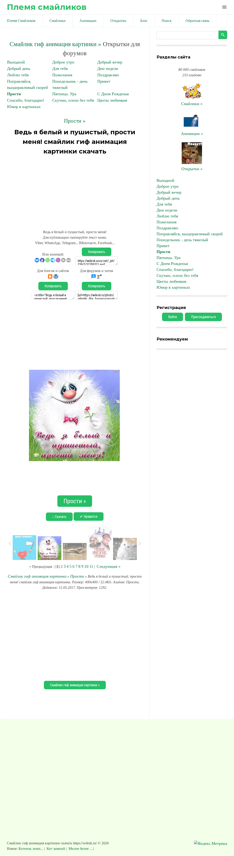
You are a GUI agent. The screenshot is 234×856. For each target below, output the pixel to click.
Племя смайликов (46, 7)
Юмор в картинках (24, 106)
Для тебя (60, 68)
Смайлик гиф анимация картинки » (55, 44)
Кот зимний (56, 849)
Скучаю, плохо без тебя (73, 100)
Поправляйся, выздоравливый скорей (190, 234)
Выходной (16, 62)
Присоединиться (203, 317)
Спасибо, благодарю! (25, 100)
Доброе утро (63, 62)
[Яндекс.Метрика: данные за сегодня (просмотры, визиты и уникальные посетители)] (210, 843)
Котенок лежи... (31, 849)
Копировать (96, 252)
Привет (103, 81)
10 (86, 566)
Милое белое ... (80, 849)
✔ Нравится (88, 516)
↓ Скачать (59, 517)
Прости (14, 94)
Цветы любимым (112, 100)
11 (91, 566)
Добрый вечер (109, 62)
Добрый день (18, 68)
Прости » (74, 121)
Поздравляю (108, 75)
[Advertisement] (74, 190)
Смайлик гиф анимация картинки (37, 576)
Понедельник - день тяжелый (182, 240)
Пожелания (62, 75)
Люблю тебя (18, 75)
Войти (172, 317)
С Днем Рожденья (113, 94)
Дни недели (107, 68)
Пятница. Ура (64, 94)
